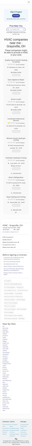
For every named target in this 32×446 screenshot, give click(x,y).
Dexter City (6, 371)
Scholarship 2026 (24, 424)
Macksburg (5, 377)
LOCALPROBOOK (10, 2)
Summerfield (6, 352)
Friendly (5, 395)
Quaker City (6, 343)
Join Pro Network (13, 424)
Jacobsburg (5, 362)
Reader (4, 405)
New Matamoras (7, 380)
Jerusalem (5, 335)
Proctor (4, 391)
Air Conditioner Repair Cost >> (11, 232)
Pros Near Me (6, 428)
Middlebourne (6, 397)
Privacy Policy (23, 426)
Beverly (4, 367)
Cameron (5, 356)
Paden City (5, 401)
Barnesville (5, 328)
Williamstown (6, 408)
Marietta (5, 378)
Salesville (5, 345)
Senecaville (5, 349)
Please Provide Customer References (13, 266)
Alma (4, 410)
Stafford (5, 350)
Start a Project (6, 430)
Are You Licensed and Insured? (12, 261)
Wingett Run (6, 390)
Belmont (5, 393)
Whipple (5, 388)
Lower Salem (6, 375)
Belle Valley (6, 332)
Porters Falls (6, 403)
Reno (4, 382)
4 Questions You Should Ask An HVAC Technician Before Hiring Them (14, 258)
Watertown (5, 386)
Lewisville (5, 339)
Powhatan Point (7, 363)
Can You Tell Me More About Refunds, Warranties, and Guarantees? (14, 269)
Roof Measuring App (14, 428)
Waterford (5, 384)
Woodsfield (5, 354)
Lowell (4, 373)
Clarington (5, 358)
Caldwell (5, 334)
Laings (4, 337)
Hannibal (5, 360)
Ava (3, 326)
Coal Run (5, 369)
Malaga (4, 341)
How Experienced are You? (11, 264)
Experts (11, 426)
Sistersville (5, 406)
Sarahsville (5, 347)
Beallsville (5, 330)
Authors (22, 428)
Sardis (4, 365)
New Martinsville (7, 399)
